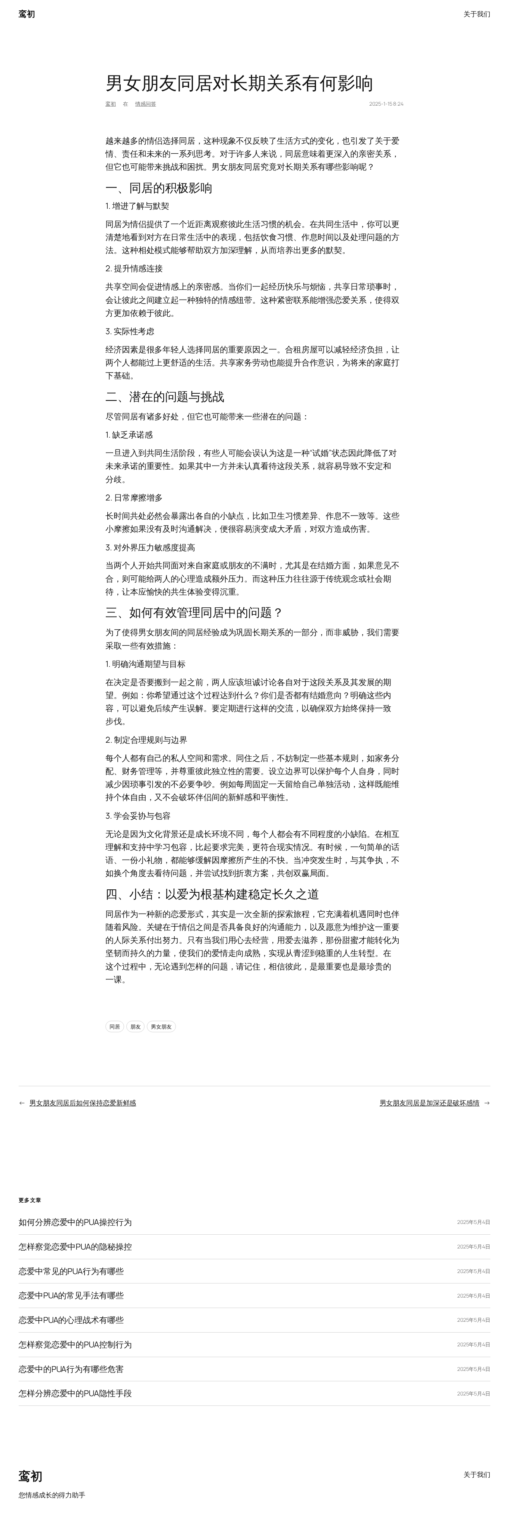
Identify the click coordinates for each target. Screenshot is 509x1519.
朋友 (135, 1026)
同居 (115, 1026)
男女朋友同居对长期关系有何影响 (239, 83)
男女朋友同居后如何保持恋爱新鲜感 (82, 1102)
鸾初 (27, 13)
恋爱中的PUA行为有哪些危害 (71, 1369)
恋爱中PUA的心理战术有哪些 (71, 1320)
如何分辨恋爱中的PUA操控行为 (75, 1222)
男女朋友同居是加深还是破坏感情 (430, 1102)
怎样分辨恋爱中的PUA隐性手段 (75, 1393)
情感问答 (145, 103)
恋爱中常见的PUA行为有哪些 (71, 1271)
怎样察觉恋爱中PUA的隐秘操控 (75, 1246)
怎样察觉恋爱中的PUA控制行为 (75, 1344)
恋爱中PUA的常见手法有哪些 (71, 1295)
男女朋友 (161, 1026)
